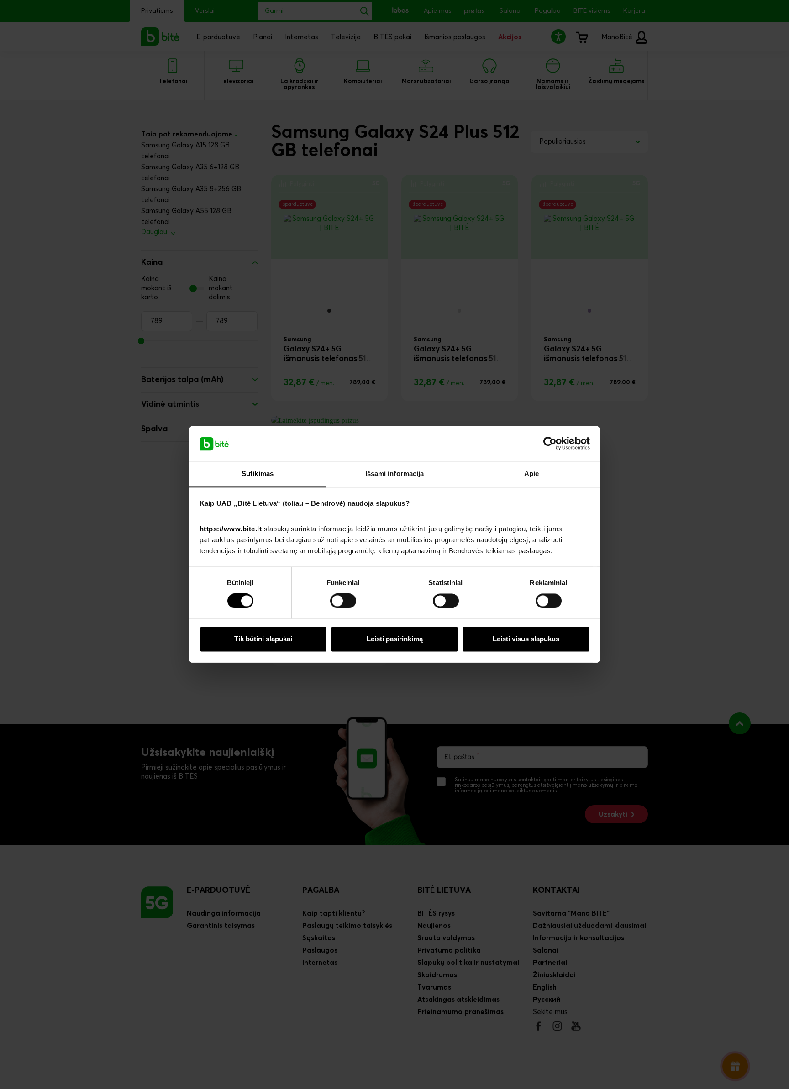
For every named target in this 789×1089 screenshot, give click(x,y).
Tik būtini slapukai (263, 639)
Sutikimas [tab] (258, 473)
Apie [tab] (531, 473)
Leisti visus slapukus (526, 639)
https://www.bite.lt (231, 529)
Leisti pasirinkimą (395, 639)
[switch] (343, 601)
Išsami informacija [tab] (394, 473)
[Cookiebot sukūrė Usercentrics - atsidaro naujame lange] (550, 443)
